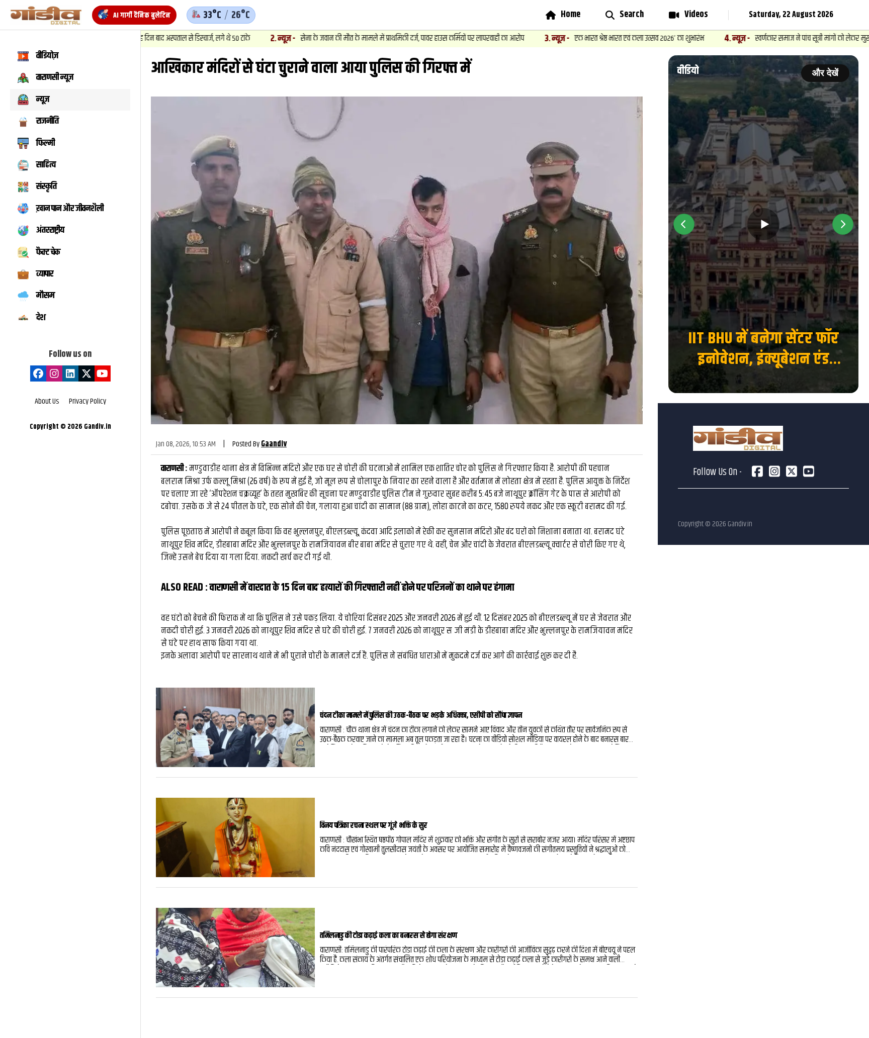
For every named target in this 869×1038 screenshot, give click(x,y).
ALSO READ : (185, 588)
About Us (47, 402)
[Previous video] (683, 224)
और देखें (825, 73)
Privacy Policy (87, 402)
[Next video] (842, 224)
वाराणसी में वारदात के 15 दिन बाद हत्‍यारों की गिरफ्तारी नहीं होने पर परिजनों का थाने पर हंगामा (362, 588)
